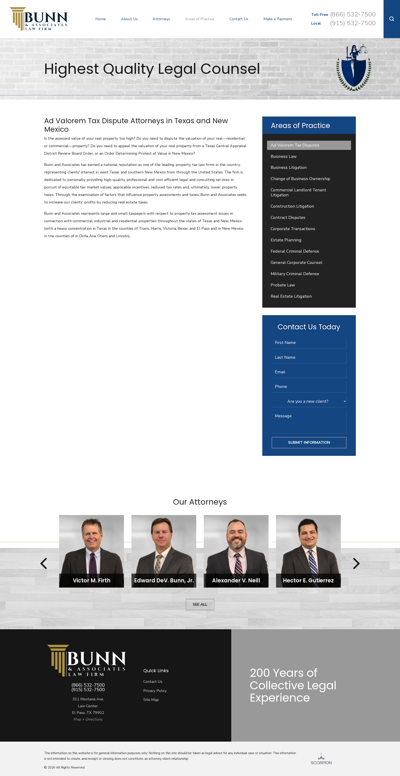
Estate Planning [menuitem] (66, 11)
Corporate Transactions (293, 229)
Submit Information (309, 442)
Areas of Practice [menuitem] (199, 18)
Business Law (284, 156)
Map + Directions (88, 719)
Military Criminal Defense (295, 274)
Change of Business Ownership (300, 179)
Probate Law (283, 285)
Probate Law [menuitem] (64, 24)
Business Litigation (289, 167)
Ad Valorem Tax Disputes (295, 145)
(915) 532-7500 (353, 23)
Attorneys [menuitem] (161, 18)
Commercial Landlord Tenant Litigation (298, 192)
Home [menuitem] (100, 18)
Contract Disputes (288, 217)
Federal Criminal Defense (295, 251)
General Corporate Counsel (296, 262)
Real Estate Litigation (291, 296)
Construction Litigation (292, 206)
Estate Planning (286, 240)
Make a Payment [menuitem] (278, 18)
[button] (392, 19)
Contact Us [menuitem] (238, 18)
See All (200, 604)
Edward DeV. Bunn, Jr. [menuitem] (71, 24)
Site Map (151, 699)
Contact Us (152, 681)
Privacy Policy (155, 690)
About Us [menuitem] (129, 18)
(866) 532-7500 (353, 14)
